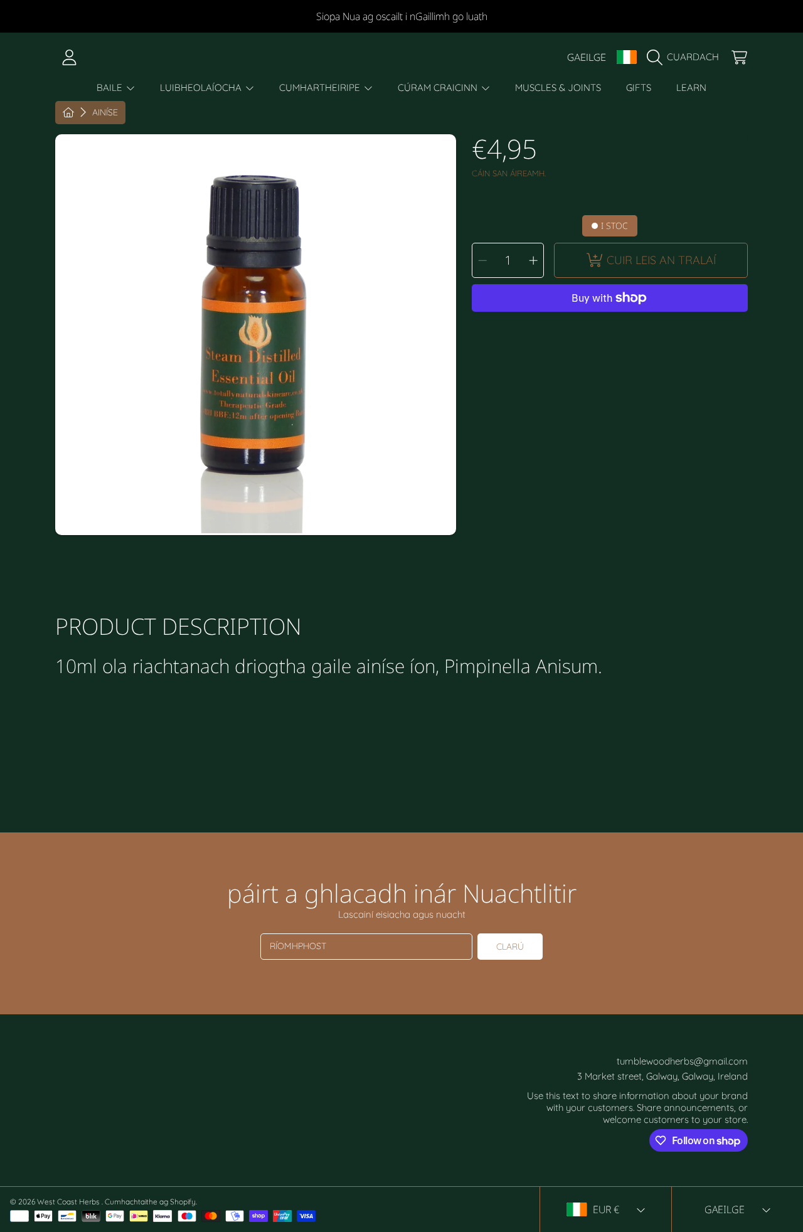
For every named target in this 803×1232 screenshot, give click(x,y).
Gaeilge (586, 57)
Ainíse (105, 112)
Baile (111, 87)
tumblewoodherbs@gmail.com (682, 1061)
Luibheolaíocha (202, 87)
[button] (686, 57)
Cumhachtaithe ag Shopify (150, 1201)
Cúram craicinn (439, 87)
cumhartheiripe (321, 87)
